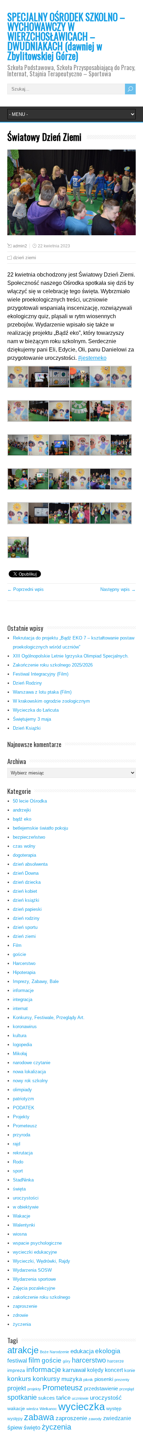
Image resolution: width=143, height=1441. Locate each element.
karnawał (74, 1369)
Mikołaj (20, 1053)
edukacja (82, 1351)
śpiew (14, 1427)
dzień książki (26, 900)
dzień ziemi (24, 257)
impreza (16, 1370)
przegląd (126, 1389)
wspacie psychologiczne (37, 1243)
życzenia (22, 1324)
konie (129, 1370)
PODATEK (23, 1107)
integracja (22, 999)
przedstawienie (101, 1388)
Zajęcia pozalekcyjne (34, 1288)
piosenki (103, 1379)
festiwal (17, 1360)
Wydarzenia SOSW (32, 1270)
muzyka (71, 1379)
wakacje (16, 1408)
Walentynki (24, 1225)
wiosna (20, 1234)
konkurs (19, 1378)
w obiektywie (26, 1207)
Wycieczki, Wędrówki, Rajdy (41, 1261)
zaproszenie (25, 1306)
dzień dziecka (27, 882)
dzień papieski (27, 909)
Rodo (18, 1161)
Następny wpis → (118, 589)
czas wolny (24, 846)
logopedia (22, 1044)
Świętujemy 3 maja (32, 719)
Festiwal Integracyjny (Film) (40, 674)
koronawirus (25, 1026)
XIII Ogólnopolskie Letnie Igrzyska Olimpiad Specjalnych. (71, 656)
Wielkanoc (48, 1409)
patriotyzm (23, 1098)
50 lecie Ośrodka (30, 801)
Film (17, 945)
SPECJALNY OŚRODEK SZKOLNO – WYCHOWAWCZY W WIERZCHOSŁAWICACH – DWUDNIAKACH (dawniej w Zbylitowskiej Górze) (66, 36)
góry (66, 1361)
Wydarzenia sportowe (34, 1279)
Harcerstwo (24, 963)
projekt (16, 1388)
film (34, 1360)
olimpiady (22, 1089)
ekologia (107, 1351)
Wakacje (21, 1216)
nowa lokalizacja (29, 1071)
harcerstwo (89, 1360)
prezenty (122, 1380)
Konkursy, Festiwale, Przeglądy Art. (49, 1017)
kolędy (95, 1370)
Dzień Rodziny (27, 683)
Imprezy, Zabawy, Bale (36, 981)
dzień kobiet (25, 891)
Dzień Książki (27, 728)
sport (18, 1170)
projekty (34, 1389)
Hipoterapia (24, 972)
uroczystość (106, 1397)
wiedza (32, 1409)
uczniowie (80, 1398)
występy (15, 1418)
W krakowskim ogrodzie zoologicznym (51, 701)
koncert (114, 1370)
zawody (95, 1419)
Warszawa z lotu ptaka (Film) (42, 692)
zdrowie (20, 1315)
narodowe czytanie (31, 1062)
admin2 (20, 246)
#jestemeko (92, 358)
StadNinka (23, 1180)
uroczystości (26, 1198)
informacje (23, 990)
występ (113, 1408)
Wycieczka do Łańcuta (36, 710)
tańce (63, 1398)
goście (19, 954)
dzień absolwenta (30, 864)
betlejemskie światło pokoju (40, 828)
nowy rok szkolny (30, 1080)
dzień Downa (26, 873)
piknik (88, 1380)
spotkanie (22, 1397)
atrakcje (23, 1350)
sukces (46, 1398)
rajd (16, 1143)
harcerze (115, 1361)
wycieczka (81, 1406)
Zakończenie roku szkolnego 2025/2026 (53, 665)
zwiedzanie (117, 1418)
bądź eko (22, 819)
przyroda (21, 1134)
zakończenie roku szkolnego (41, 1297)
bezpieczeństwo (29, 837)
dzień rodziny (26, 918)
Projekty (21, 1116)
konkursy (46, 1378)
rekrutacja (23, 1152)
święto (32, 1427)
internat (20, 1008)
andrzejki (22, 810)
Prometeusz (25, 1125)
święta (19, 1189)
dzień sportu (25, 927)
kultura (19, 1035)
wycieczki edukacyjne (35, 1252)
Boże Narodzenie (54, 1352)
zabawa (39, 1417)
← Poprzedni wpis (25, 589)
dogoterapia (24, 855)
